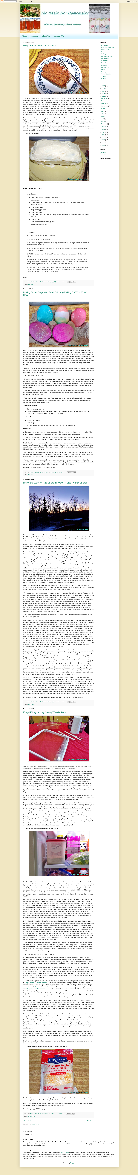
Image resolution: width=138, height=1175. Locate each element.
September (104, 106)
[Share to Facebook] (73, 282)
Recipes (34, 36)
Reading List (105, 67)
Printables (104, 65)
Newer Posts (27, 1121)
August (103, 108)
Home (24, 36)
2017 (103, 140)
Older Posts (90, 1121)
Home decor (105, 58)
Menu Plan (104, 63)
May (102, 116)
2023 (103, 93)
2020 (103, 132)
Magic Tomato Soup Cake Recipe (39, 45)
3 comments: (61, 282)
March (103, 121)
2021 (103, 129)
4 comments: (61, 472)
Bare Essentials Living (107, 47)
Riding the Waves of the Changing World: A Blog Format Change (55, 482)
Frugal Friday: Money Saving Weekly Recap (45, 712)
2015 (103, 145)
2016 (103, 142)
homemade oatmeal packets (44, 987)
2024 (103, 91)
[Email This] (68, 282)
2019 (103, 134)
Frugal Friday (31, 1116)
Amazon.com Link (105, 163)
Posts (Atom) (35, 1124)
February (104, 124)
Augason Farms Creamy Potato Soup (37, 982)
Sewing (103, 72)
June (103, 113)
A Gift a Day (104, 45)
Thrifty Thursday (106, 74)
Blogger (72, 1163)
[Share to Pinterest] (75, 282)
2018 (103, 137)
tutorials (103, 78)
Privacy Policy (64, 1152)
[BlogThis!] (70, 282)
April (102, 119)
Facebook (103, 152)
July (102, 111)
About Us (46, 36)
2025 (103, 88)
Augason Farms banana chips (36, 989)
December (104, 98)
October (103, 103)
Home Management (107, 56)
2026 (103, 86)
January (103, 126)
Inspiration (104, 60)
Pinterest (103, 154)
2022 (103, 96)
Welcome (104, 76)
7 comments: (60, 1113)
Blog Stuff (31, 704)
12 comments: (61, 702)
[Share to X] (71, 282)
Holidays (30, 474)
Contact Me (59, 36)
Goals (103, 51)
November (104, 101)
